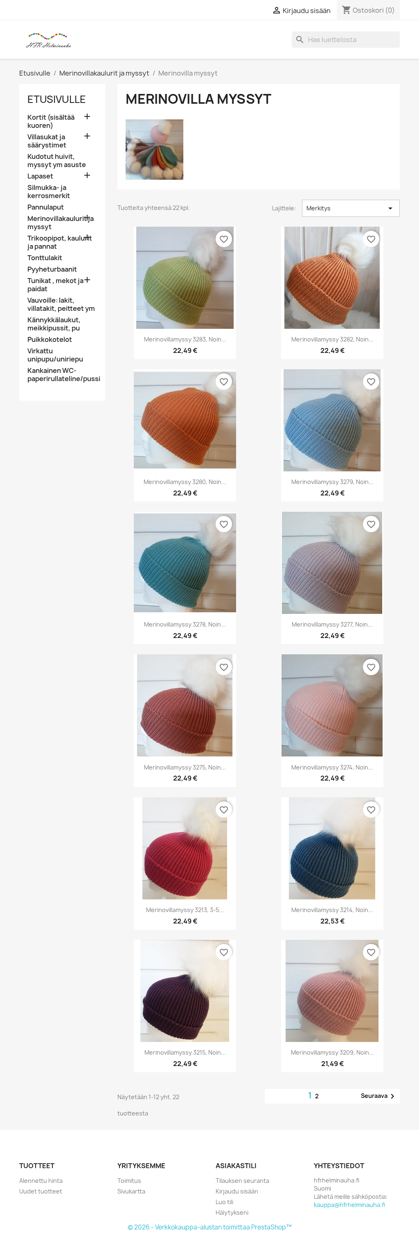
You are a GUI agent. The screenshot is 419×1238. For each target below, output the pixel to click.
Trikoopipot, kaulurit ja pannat (59, 242)
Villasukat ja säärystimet (46, 141)
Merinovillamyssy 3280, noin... (185, 482)
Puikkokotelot (49, 339)
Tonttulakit (44, 258)
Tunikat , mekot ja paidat (55, 285)
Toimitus (129, 1180)
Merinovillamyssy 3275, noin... (185, 767)
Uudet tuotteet (40, 1191)
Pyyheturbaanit (52, 269)
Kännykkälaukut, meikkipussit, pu (54, 324)
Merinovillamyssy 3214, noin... (332, 910)
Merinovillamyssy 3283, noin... (185, 339)
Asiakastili (236, 1165)
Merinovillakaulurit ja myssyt (60, 222)
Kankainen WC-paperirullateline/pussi (62, 374)
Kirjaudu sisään (237, 1191)
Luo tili (224, 1202)
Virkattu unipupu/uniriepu (55, 355)
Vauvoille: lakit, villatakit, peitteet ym (61, 304)
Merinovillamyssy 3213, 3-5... (185, 910)
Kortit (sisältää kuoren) (50, 121)
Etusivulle (56, 99)
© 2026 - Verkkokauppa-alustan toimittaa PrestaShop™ (210, 1227)
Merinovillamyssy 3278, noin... (185, 624)
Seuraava (379, 1096)
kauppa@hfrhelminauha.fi (349, 1205)
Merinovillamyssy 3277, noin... (332, 624)
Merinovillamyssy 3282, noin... (332, 339)
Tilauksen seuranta (242, 1180)
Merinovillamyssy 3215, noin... (185, 1052)
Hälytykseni (232, 1212)
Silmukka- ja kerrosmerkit (48, 191)
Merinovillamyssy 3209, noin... (332, 1052)
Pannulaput (45, 207)
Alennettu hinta (41, 1180)
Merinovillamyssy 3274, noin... (332, 767)
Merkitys (350, 208)
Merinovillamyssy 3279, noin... (332, 482)
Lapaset (40, 176)
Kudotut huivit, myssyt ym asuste (56, 160)
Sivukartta (131, 1191)
